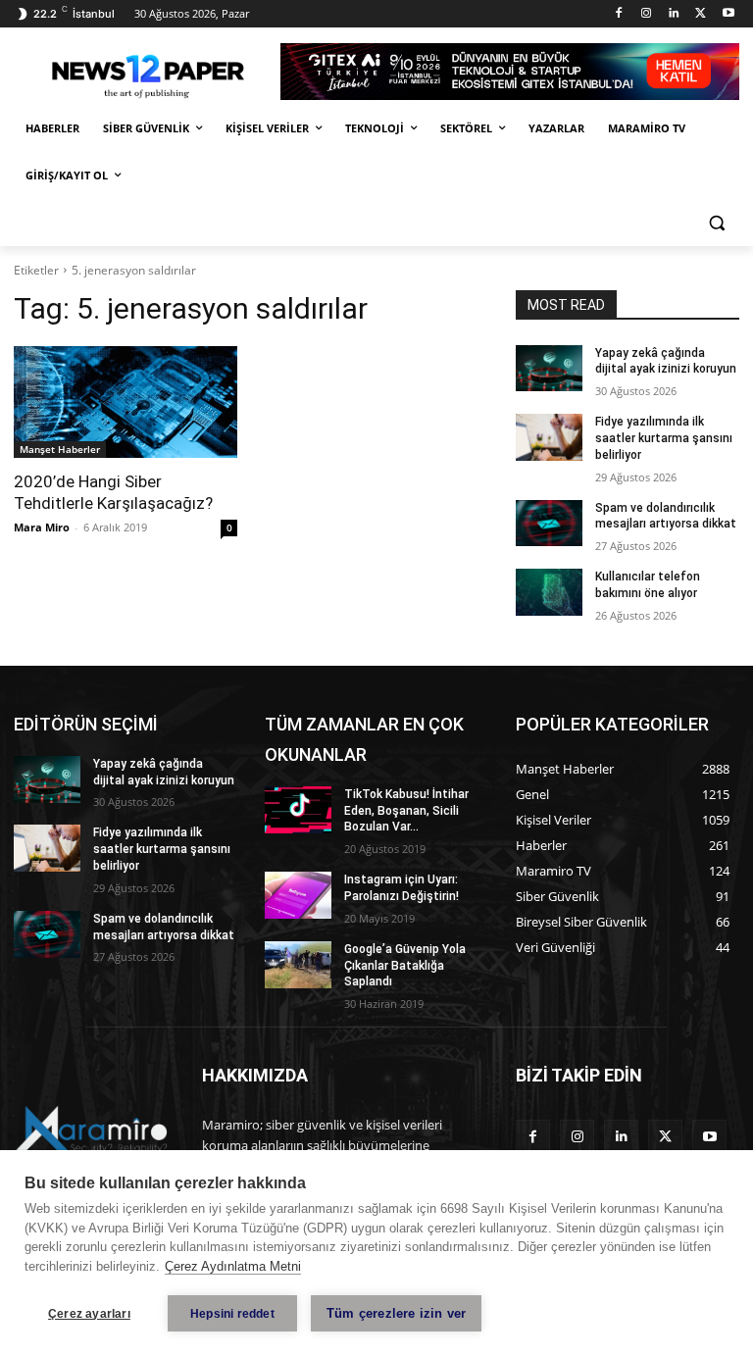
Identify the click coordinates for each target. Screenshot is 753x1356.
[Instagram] (646, 14)
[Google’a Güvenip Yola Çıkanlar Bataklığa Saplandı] (298, 964)
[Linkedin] (674, 14)
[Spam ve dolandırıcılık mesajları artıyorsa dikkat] (549, 523)
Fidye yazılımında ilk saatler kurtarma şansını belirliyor (663, 438)
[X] (700, 14)
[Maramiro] (147, 72)
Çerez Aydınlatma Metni (233, 1266)
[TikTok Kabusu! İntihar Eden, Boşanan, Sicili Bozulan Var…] (298, 809)
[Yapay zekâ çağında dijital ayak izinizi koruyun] (549, 368)
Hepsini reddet (232, 1314)
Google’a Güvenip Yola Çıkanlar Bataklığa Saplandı (405, 965)
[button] (716, 223)
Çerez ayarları (89, 1314)
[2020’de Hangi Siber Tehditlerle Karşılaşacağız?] (125, 402)
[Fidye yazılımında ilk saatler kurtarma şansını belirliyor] (549, 437)
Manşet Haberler (60, 449)
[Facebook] (619, 14)
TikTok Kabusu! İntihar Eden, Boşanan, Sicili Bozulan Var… (406, 810)
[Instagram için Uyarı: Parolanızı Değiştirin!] (298, 895)
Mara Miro (42, 527)
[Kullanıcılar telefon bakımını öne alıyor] (549, 592)
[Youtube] (728, 14)
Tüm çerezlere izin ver (396, 1313)
